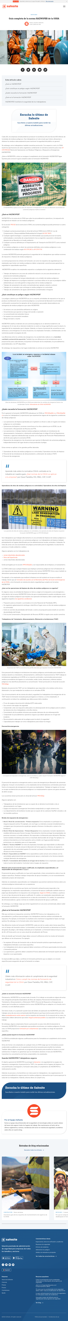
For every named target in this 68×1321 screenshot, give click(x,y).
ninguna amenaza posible (37, 1017)
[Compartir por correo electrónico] (40, 70)
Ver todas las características (45, 1256)
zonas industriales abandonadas (14, 555)
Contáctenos (5, 1290)
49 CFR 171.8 (38, 249)
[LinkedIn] (13, 1264)
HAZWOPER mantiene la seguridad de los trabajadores (25, 102)
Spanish (7, 1270)
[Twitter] (6, 1264)
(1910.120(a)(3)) (27, 564)
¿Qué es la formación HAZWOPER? (18, 97)
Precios (4, 1287)
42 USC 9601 (47, 233)
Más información (49, 1)
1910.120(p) (5, 684)
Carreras (4, 1282)
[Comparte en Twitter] (28, 70)
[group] (25, 1188)
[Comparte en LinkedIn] (34, 70)
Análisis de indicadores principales (46, 1252)
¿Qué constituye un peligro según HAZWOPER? (22, 88)
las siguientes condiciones (23, 599)
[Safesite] (10, 6)
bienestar (37, 1062)
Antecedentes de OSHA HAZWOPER (40, 404)
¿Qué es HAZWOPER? (13, 84)
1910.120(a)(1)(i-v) (50, 413)
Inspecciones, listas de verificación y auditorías (49, 1241)
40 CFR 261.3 (28, 249)
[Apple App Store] (6, 1258)
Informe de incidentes (42, 1247)
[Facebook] (3, 1264)
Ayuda (3, 1293)
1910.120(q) (40, 796)
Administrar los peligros (43, 1249)
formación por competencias (29, 1028)
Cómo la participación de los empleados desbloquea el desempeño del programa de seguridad (49, 1281)
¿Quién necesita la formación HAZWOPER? (21, 93)
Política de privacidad (41, 1317)
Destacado (34, 14)
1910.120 (13, 224)
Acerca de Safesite (7, 1279)
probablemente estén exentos (16, 1015)
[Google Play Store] (17, 1258)
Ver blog (38, 1302)
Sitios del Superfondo (10, 557)
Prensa (4, 1285)
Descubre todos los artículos (33, 1150)
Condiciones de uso (54, 1317)
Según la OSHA (45, 893)
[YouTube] (9, 1264)
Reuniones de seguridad (43, 1244)
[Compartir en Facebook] (23, 70)
